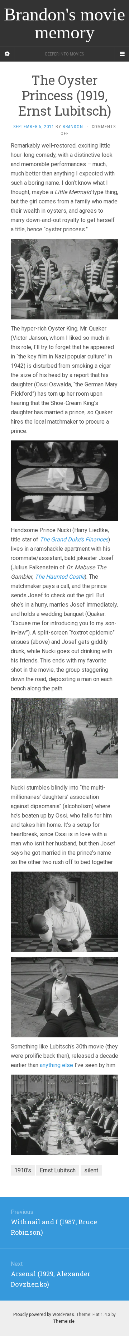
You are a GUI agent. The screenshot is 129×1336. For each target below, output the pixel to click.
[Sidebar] (7, 54)
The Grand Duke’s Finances (74, 539)
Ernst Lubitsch (58, 1170)
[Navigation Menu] (122, 54)
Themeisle (64, 1321)
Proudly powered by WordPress (43, 1314)
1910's (22, 1170)
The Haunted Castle (60, 576)
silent (91, 1170)
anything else (56, 1065)
